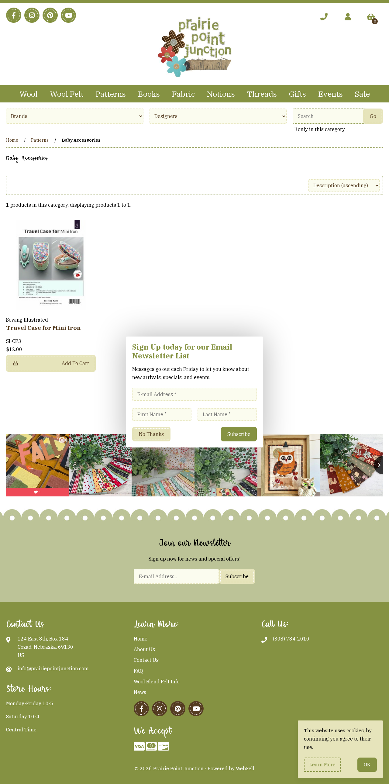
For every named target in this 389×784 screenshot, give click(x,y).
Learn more (322, 765)
